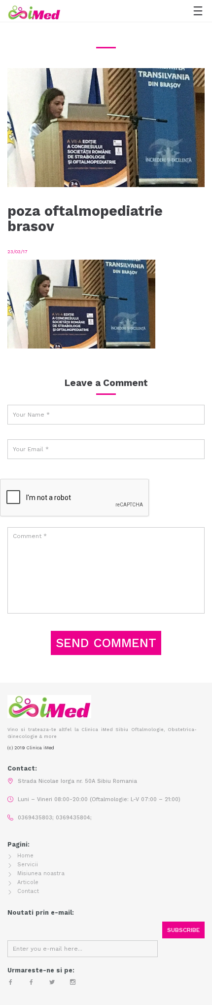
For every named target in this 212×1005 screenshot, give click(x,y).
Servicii (27, 864)
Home (25, 855)
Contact (28, 891)
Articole (27, 882)
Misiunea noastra (41, 873)
